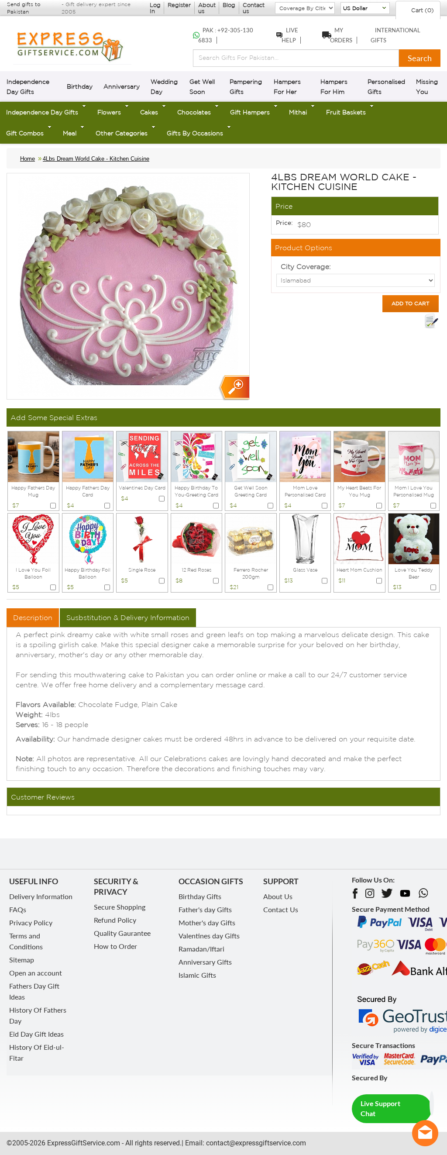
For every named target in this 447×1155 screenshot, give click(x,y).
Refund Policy (115, 920)
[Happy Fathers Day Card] (87, 456)
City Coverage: (306, 266)
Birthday (80, 86)
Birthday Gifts (200, 896)
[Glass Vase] (305, 538)
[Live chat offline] (425, 1133)
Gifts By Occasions (195, 133)
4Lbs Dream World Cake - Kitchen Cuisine (96, 158)
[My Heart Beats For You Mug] (359, 456)
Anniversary (121, 86)
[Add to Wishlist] (431, 321)
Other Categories (122, 133)
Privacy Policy (30, 922)
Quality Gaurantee (122, 933)
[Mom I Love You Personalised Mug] (414, 456)
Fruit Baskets (346, 112)
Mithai (298, 112)
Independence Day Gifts (42, 112)
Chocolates (194, 112)
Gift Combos (25, 133)
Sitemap (21, 959)
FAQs (17, 909)
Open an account (35, 973)
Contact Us (280, 909)
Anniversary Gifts (205, 962)
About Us (277, 896)
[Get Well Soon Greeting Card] (250, 456)
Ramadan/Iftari (201, 949)
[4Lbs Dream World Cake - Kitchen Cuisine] (233, 388)
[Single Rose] (142, 538)
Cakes (149, 112)
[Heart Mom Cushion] (359, 538)
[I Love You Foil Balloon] (33, 538)
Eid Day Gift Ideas (36, 1034)
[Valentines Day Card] (142, 456)
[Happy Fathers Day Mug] (33, 456)
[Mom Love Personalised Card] (305, 456)
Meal (69, 133)
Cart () (421, 10)
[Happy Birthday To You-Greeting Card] (196, 456)
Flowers (109, 112)
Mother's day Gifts (207, 922)
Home (27, 158)
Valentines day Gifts (209, 935)
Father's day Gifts (205, 909)
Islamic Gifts (197, 975)
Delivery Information (40, 896)
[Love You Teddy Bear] (414, 538)
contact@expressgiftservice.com (255, 1143)
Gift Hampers (250, 112)
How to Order (115, 946)
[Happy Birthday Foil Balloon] (87, 538)
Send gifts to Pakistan (24, 7)
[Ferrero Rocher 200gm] (250, 538)
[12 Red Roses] (196, 538)
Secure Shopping (119, 907)
